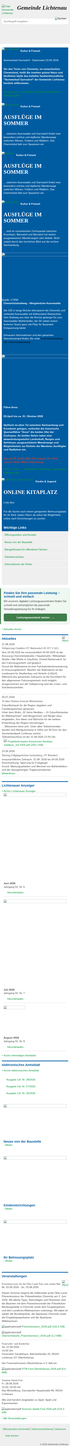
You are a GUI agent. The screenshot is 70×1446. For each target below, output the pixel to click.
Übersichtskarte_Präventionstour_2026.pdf (32, 1335)
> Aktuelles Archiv (12, 629)
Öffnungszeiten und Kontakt (20, 534)
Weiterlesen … (10, 773)
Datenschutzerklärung (42, 1429)
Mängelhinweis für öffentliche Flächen (25, 549)
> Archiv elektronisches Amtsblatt (20, 1070)
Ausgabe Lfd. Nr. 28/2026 (20, 1079)
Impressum (60, 1429)
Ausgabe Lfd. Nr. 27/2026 (20, 1086)
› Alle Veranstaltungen (14, 1418)
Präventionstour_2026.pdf (43, 1326)
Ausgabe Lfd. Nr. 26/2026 (20, 1093)
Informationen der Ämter (18, 564)
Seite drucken (12, 1436)
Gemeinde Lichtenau (42, 7)
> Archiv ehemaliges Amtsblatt (19, 1055)
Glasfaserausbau (14, 556)
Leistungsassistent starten (35, 617)
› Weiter (8, 1145)
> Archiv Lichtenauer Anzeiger (19, 791)
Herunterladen (15, 892)
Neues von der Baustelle (18, 542)
